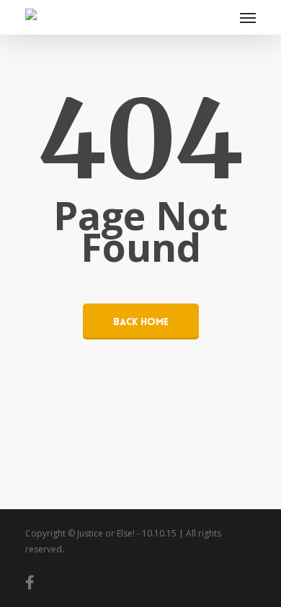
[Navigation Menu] (248, 17)
